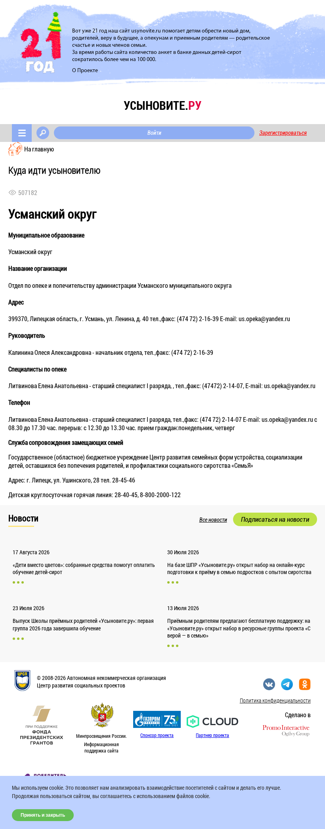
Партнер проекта (212, 735)
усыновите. (162, 105)
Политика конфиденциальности (275, 700)
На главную (39, 149)
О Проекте (85, 71)
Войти (154, 133)
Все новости (213, 520)
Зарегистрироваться (283, 133)
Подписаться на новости (275, 519)
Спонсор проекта (157, 735)
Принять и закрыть (43, 815)
